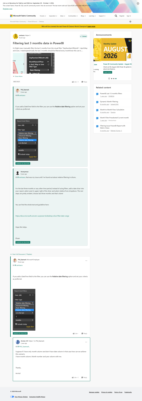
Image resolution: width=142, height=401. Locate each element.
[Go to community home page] (23, 16)
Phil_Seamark (25, 90)
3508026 (111, 96)
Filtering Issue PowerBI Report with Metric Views (112, 127)
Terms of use (118, 392)
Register (121, 16)
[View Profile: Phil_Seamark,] (17, 91)
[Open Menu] (130, 21)
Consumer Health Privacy (37, 397)
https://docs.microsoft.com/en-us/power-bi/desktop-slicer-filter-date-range (42, 216)
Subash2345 (115, 104)
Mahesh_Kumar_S (116, 131)
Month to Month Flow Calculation (112, 110)
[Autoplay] (109, 78)
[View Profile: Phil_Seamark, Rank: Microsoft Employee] (15, 261)
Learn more (91, 26)
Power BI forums (32, 21)
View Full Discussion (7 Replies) (22, 254)
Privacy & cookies (106, 392)
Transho (113, 112)
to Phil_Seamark (39, 341)
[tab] (112, 78)
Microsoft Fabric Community (18, 21)
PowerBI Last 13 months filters (111, 93)
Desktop (41, 21)
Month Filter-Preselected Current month (114, 118)
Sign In (129, 16)
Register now (7, 9)
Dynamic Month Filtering (109, 102)
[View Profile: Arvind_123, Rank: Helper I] (18, 342)
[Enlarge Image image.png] (26, 140)
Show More (18, 76)
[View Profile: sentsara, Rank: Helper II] (15, 36)
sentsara (21, 35)
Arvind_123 (24, 341)
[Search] (116, 16)
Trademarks (128, 392)
